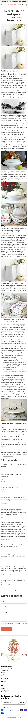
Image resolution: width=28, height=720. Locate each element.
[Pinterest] (8, 681)
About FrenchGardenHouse (7, 668)
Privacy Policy (4, 688)
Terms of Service (5, 691)
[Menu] (2, 5)
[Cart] (26, 5)
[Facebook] (2, 681)
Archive (3, 675)
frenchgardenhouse (15, 717)
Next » (16, 590)
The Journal (4, 674)
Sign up (22, 702)
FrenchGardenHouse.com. (8, 456)
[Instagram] (5, 681)
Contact (3, 672)
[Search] (5, 5)
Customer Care (4, 670)
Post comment (6, 629)
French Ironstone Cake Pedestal (18, 423)
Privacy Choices (5, 690)
